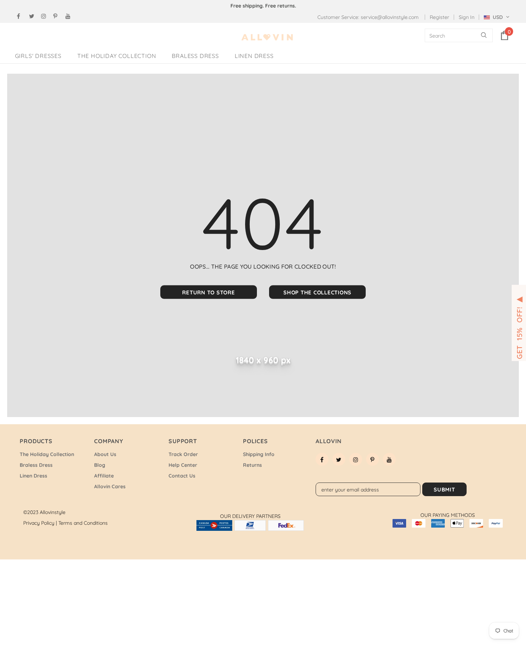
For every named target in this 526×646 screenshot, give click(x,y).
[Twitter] (33, 16)
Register (439, 17)
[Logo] (267, 37)
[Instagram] (45, 16)
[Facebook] (21, 16)
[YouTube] (69, 16)
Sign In (466, 17)
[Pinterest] (57, 16)
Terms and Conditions (83, 523)
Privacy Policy (40, 523)
